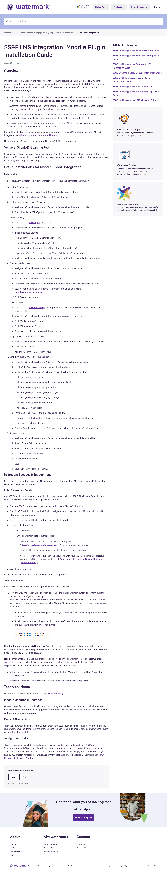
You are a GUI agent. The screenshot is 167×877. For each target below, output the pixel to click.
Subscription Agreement (124, 866)
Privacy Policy (109, 866)
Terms (144, 866)
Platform (13, 848)
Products (117, 7)
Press (12, 855)
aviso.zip (33, 222)
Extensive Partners (50, 848)
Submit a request (139, 7)
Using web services (51, 693)
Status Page (101, 7)
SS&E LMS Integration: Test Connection (133, 86)
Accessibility (152, 866)
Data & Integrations (50, 844)
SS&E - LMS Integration (88, 32)
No (24, 777)
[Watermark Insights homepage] (20, 865)
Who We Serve (15, 851)
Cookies (137, 866)
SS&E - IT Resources (65, 32)
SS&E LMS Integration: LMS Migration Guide (134, 100)
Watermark (9, 32)
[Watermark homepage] (28, 7)
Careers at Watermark (84, 848)
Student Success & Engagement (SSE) (35, 32)
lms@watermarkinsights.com (31, 292)
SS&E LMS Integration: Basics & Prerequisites (136, 50)
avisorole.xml (36, 307)
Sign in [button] (157, 7)
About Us (13, 844)
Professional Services (51, 851)
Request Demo (82, 844)
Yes (14, 777)
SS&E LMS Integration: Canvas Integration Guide (137, 72)
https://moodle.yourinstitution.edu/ (39, 545)
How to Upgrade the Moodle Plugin (37, 135)
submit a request (13, 662)
